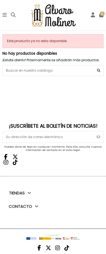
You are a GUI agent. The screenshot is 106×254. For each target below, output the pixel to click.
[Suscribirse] (98, 137)
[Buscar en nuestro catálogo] (99, 70)
